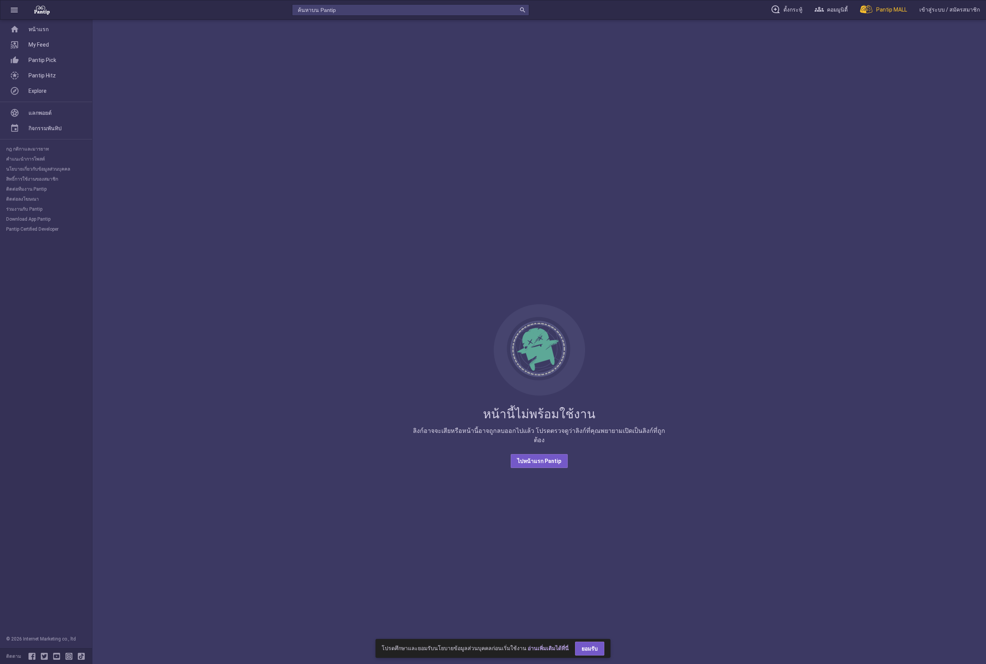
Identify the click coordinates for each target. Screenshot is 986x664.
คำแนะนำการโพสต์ (25, 159)
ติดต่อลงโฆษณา (22, 199)
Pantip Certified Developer (32, 229)
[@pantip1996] (81, 656)
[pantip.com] (42, 9)
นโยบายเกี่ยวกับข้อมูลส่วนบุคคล (38, 169)
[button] (14, 9)
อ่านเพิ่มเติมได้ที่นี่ (548, 648)
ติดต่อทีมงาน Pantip (26, 189)
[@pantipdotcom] (70, 656)
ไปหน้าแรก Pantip (539, 461)
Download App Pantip (28, 219)
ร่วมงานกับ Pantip (24, 209)
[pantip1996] (58, 656)
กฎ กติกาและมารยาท (27, 149)
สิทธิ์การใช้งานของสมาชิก (32, 179)
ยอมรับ (590, 649)
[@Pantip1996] (46, 656)
